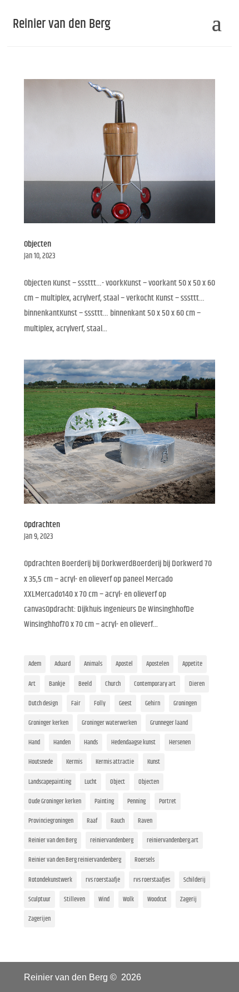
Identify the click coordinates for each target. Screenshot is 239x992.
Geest (125, 703)
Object (117, 782)
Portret (167, 801)
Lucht (90, 782)
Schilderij (194, 880)
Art (32, 684)
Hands (91, 742)
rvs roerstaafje (103, 880)
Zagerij (188, 899)
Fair (76, 703)
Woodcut (157, 899)
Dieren (197, 684)
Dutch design (43, 703)
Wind (103, 899)
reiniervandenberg (111, 840)
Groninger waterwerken (109, 723)
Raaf (92, 821)
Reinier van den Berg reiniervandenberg (74, 860)
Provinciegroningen (50, 821)
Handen (62, 742)
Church (113, 684)
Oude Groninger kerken (54, 801)
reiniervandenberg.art (172, 840)
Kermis (74, 762)
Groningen (185, 703)
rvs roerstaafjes (151, 880)
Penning (136, 801)
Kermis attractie (115, 762)
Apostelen (157, 664)
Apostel (124, 664)
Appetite (192, 664)
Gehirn (152, 703)
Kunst (153, 762)
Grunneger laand (169, 723)
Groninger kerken (48, 723)
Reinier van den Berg (52, 840)
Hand (34, 742)
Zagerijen (39, 919)
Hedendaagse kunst (133, 742)
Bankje (57, 684)
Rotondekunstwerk (50, 880)
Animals (93, 664)
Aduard (62, 664)
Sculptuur (39, 899)
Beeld (85, 684)
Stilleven (74, 899)
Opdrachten (42, 525)
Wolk (128, 899)
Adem (34, 664)
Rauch (118, 821)
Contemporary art (155, 684)
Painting (104, 801)
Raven (145, 821)
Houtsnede (40, 762)
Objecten (37, 244)
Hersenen (180, 742)
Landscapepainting (49, 782)
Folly (100, 703)
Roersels (145, 860)
